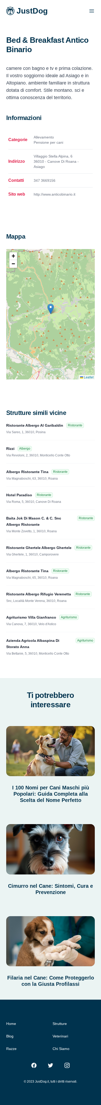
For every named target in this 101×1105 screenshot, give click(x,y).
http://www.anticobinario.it (54, 194)
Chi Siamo (61, 1049)
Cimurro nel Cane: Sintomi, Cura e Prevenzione (50, 889)
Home (11, 1024)
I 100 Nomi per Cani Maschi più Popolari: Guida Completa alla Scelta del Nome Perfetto (50, 794)
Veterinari (60, 1036)
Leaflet (88, 377)
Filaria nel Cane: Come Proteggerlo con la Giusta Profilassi (50, 981)
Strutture (60, 1024)
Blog (9, 1036)
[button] (50, 309)
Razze (11, 1049)
